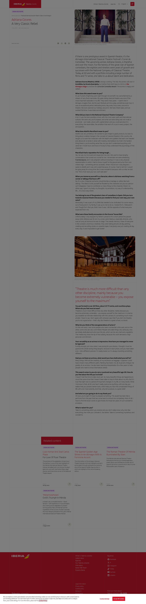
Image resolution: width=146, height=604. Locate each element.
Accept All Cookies (119, 599)
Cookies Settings (104, 599)
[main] (73, 599)
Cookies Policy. (43, 600)
